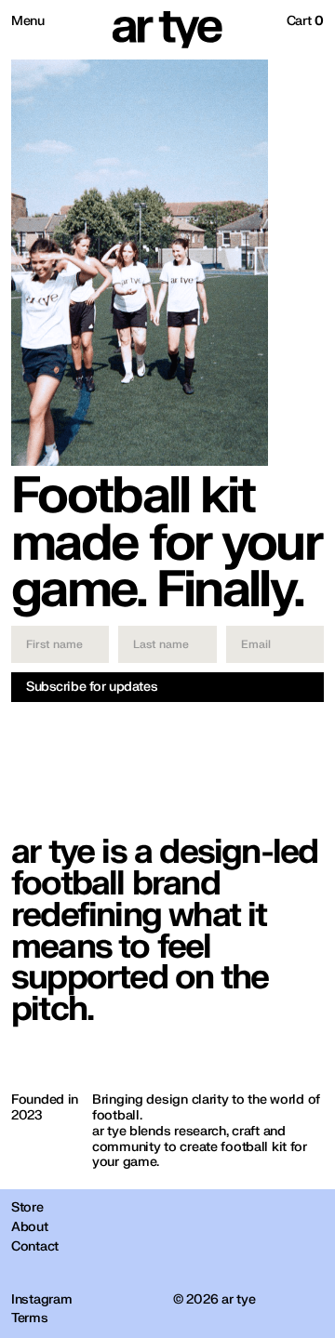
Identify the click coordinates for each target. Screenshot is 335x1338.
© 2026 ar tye (214, 1299)
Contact (35, 1246)
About (29, 1227)
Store (27, 1207)
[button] (305, 22)
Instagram (41, 1299)
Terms (29, 1318)
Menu (28, 21)
